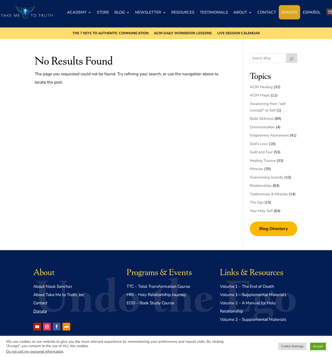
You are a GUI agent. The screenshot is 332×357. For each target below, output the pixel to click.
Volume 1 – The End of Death (247, 286)
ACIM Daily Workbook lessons (183, 33)
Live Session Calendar (238, 33)
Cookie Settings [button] (292, 346)
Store (103, 12)
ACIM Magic (260, 95)
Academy (77, 12)
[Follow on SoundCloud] (66, 327)
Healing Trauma (263, 160)
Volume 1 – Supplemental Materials (253, 295)
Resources (182, 12)
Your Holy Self (261, 210)
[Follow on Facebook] (57, 327)
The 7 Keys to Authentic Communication (110, 33)
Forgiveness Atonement (269, 135)
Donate (289, 12)
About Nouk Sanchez (52, 286)
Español (312, 12)
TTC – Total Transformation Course (158, 286)
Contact (266, 12)
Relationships (261, 185)
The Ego (256, 202)
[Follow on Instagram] (47, 327)
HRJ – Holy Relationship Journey (156, 295)
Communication (262, 127)
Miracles (256, 168)
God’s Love (259, 143)
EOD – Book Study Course (150, 303)
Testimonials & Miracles (269, 194)
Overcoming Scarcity (266, 177)
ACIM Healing (261, 87)
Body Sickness (261, 118)
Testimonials (214, 12)
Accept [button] (318, 346)
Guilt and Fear (261, 152)
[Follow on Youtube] (37, 327)
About (240, 12)
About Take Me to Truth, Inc (58, 295)
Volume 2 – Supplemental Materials (253, 319)
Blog (119, 12)
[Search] (291, 58)
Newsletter (148, 12)
